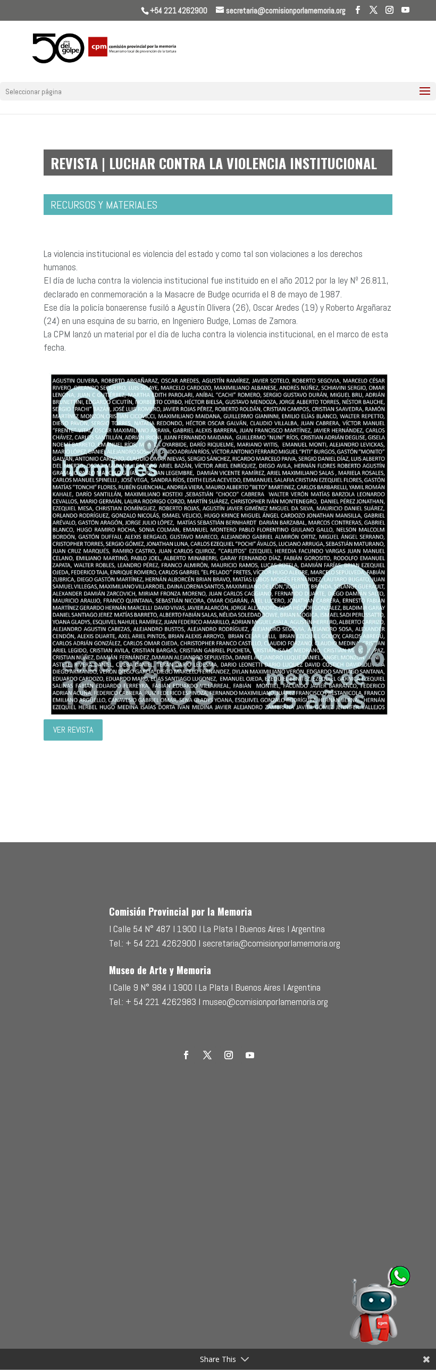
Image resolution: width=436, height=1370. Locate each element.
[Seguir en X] (207, 1055)
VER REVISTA (73, 729)
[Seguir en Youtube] (249, 1055)
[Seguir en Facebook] (186, 1055)
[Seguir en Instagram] (228, 1055)
